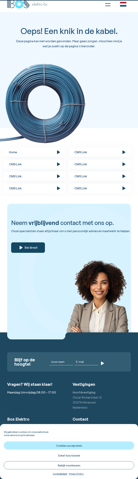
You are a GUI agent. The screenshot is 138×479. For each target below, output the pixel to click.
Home (13, 152)
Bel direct (31, 247)
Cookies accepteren (69, 445)
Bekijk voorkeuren (69, 465)
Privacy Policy (76, 474)
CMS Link (80, 152)
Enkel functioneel (69, 455)
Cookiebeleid (60, 474)
